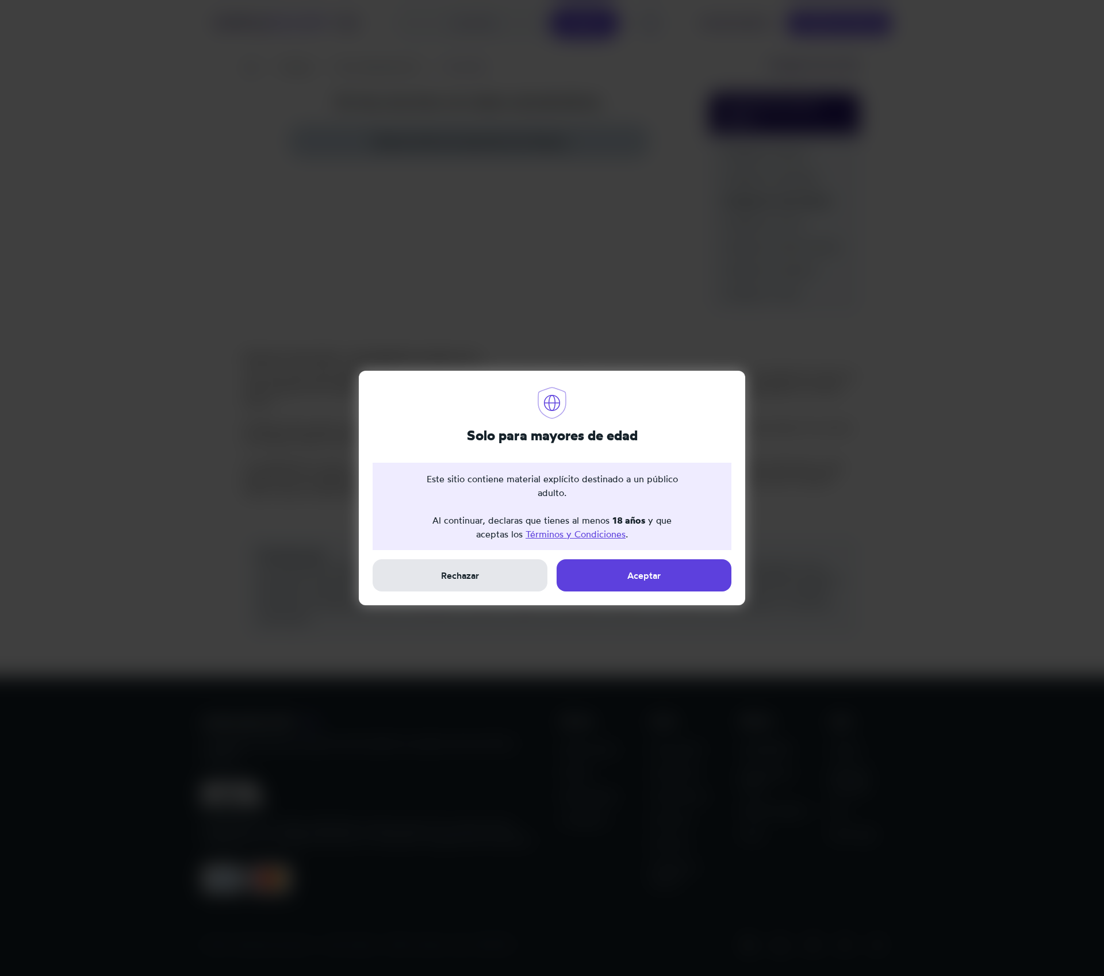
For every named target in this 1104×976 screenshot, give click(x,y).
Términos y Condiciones (576, 534)
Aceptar (644, 575)
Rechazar (460, 575)
